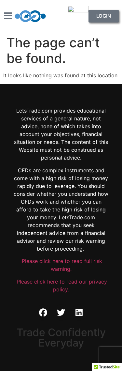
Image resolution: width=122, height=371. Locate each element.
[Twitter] (61, 312)
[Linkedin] (79, 312)
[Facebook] (43, 312)
